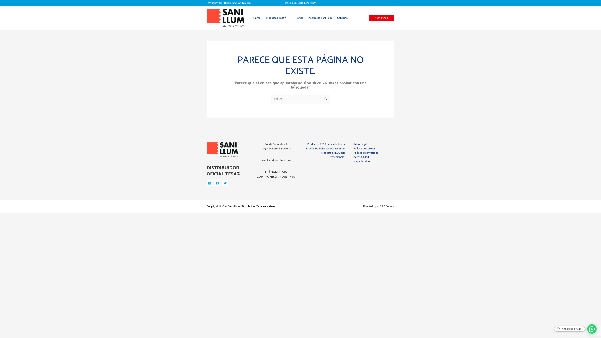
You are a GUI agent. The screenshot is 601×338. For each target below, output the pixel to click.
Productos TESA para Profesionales (333, 155)
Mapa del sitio (361, 161)
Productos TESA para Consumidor (326, 148)
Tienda (299, 18)
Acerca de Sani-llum (320, 18)
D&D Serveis (387, 206)
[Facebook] (217, 183)
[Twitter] (225, 183)
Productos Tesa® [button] (276, 18)
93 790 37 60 (215, 3)
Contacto (342, 18)
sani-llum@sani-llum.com (238, 3)
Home (257, 18)
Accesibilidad (361, 157)
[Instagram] (210, 183)
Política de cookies (364, 148)
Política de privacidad (365, 153)
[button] (392, 3)
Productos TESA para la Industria (326, 144)
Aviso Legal (360, 144)
